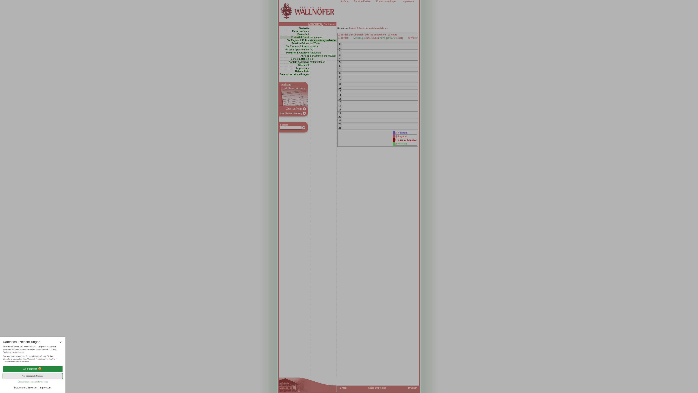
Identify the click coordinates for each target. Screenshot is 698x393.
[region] (33, 354)
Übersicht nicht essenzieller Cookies (33, 382)
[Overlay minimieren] (60, 342)
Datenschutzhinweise (25, 387)
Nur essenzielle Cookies (32, 376)
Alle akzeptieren (30, 369)
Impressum (45, 387)
